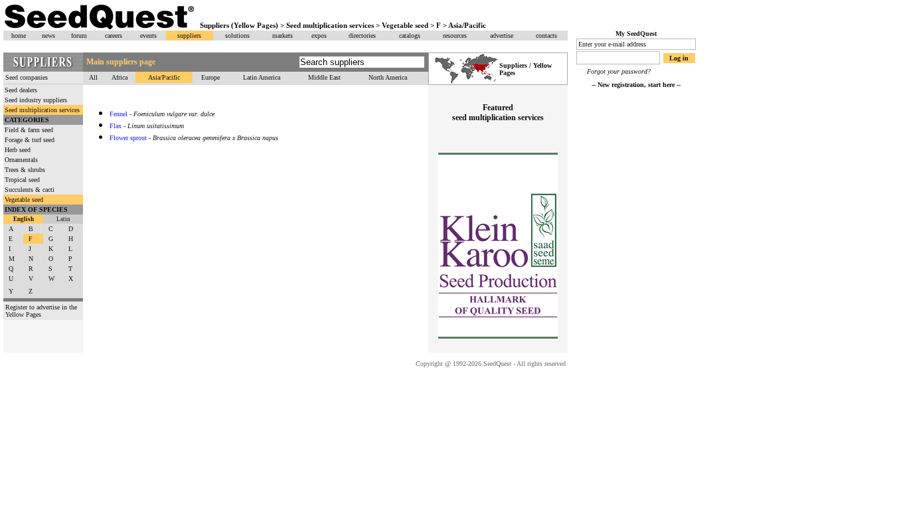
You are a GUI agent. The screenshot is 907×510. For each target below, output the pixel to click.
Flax (116, 125)
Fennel (118, 114)
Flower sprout (128, 137)
